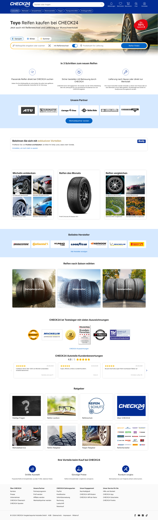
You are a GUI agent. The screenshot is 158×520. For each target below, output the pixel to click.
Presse (12, 494)
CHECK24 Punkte (109, 500)
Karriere (13, 491)
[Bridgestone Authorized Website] (70, 334)
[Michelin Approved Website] (52, 334)
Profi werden (37, 494)
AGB (49, 515)
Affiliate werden (38, 497)
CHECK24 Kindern (88, 494)
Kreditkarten (61, 494)
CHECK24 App (108, 494)
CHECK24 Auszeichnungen (79, 349)
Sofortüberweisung (63, 497)
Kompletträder (37, 11)
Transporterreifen (72, 11)
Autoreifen (15, 11)
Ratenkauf (60, 506)
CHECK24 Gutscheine (110, 497)
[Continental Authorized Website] (33, 334)
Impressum (67, 515)
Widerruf (75, 515)
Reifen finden (134, 46)
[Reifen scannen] (49, 46)
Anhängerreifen (86, 11)
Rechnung (60, 500)
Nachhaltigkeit (85, 491)
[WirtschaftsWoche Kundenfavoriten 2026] (84, 335)
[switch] (75, 45)
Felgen (60, 11)
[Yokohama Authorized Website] (100, 334)
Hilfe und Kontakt (109, 491)
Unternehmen (15, 497)
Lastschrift (60, 503)
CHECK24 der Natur (88, 497)
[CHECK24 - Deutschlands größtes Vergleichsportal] (20, 4)
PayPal (59, 491)
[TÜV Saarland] (120, 334)
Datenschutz (57, 515)
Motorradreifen (50, 11)
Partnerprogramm (39, 491)
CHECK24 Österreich (17, 500)
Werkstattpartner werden (79, 121)
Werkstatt (25, 11)
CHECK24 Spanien (16, 503)
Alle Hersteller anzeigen (79, 251)
